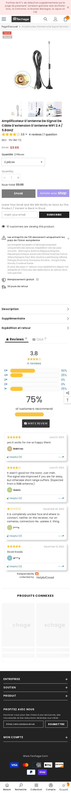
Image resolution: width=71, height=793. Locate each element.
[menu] (4, 19)
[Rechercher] (45, 19)
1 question (50, 134)
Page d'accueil (10, 26)
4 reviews (35, 134)
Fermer (68, 7)
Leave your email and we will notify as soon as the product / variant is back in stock (35, 206)
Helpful (13, 457)
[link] (18, 650)
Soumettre (56, 724)
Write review (37, 423)
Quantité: (13, 154)
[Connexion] (55, 19)
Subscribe (54, 214)
